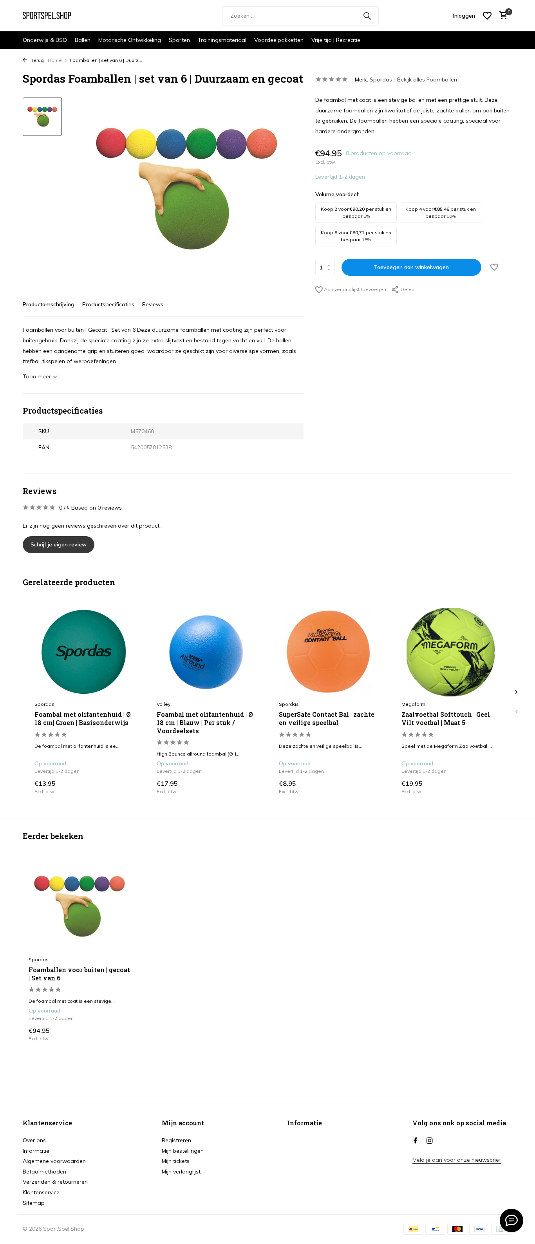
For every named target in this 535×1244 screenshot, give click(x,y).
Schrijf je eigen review (59, 544)
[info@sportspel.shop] (511, 1220)
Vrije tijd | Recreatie (335, 39)
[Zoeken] (367, 16)
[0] (501, 16)
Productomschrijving (48, 304)
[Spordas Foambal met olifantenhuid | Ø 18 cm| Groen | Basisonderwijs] (83, 652)
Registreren (176, 1140)
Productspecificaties (108, 304)
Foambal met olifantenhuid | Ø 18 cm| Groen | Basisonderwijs (82, 719)
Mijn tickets (176, 1160)
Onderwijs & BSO (45, 39)
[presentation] (516, 711)
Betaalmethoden (44, 1171)
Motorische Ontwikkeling (129, 39)
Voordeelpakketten (279, 39)
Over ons (34, 1140)
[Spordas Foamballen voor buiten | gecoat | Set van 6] (79, 906)
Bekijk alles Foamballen (427, 79)
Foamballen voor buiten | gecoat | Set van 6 (79, 974)
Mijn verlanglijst (181, 1171)
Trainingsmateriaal (222, 39)
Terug (36, 60)
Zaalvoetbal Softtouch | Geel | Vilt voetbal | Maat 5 (447, 719)
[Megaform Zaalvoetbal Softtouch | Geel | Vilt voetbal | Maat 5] (450, 652)
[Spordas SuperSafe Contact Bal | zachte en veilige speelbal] (328, 652)
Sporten (179, 39)
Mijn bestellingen (183, 1150)
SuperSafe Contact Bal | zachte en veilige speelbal (326, 719)
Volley (163, 704)
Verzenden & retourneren (55, 1181)
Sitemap (34, 1202)
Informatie (36, 1150)
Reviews (152, 304)
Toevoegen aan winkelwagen (411, 267)
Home (55, 60)
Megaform (413, 704)
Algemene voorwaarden (54, 1160)
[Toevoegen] (125, 786)
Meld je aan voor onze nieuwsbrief (456, 1159)
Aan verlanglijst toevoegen (354, 289)
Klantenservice (41, 1192)
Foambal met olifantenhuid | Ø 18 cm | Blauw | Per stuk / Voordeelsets (205, 723)
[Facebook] (415, 1141)
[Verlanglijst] (487, 15)
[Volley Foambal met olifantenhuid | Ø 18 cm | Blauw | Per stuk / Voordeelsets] (206, 652)
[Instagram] (430, 1141)
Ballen (82, 39)
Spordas (381, 79)
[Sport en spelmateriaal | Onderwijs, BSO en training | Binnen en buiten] (52, 15)
